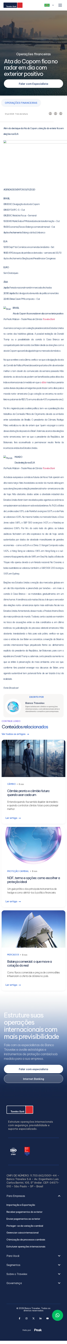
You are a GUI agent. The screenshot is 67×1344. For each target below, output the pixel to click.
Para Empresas (16, 1196)
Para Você (13, 1255)
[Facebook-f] (19, 1318)
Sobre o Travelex (17, 1274)
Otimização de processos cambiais (26, 1239)
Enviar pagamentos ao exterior (23, 1219)
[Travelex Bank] (13, 5)
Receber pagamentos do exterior (24, 1212)
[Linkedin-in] (40, 1318)
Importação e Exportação (21, 1205)
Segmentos (13, 1265)
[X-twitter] (33, 1318)
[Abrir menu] (60, 5)
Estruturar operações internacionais (26, 1246)
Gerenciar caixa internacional (23, 1232)
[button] (33, 1199)
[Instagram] (26, 1318)
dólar (43, 382)
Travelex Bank (48, 319)
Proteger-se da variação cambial (25, 1226)
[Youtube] (47, 1318)
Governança (14, 1283)
